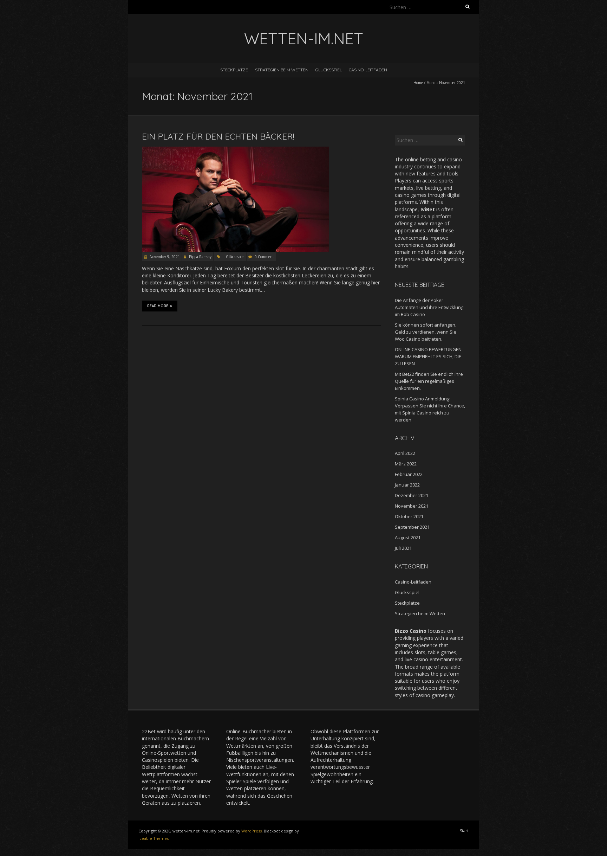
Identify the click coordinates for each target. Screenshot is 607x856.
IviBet (427, 209)
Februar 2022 (409, 474)
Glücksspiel (328, 69)
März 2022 (406, 464)
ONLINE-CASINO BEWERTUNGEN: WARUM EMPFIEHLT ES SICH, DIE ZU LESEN (429, 356)
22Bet (149, 731)
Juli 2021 (403, 548)
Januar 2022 (407, 485)
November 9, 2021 (164, 256)
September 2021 (412, 527)
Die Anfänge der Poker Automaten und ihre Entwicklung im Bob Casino (429, 307)
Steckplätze (234, 69)
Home (418, 82)
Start (464, 830)
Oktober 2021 (409, 516)
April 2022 (405, 453)
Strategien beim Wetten (281, 69)
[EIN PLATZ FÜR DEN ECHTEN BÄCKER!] (235, 150)
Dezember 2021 (411, 495)
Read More (157, 306)
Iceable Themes (153, 838)
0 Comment (264, 256)
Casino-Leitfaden (368, 69)
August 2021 (407, 537)
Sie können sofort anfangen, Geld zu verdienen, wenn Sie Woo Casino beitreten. (425, 332)
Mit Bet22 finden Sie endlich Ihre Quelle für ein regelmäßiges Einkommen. (429, 381)
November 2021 (411, 506)
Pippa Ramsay (200, 256)
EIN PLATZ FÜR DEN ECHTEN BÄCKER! (218, 136)
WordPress (251, 831)
